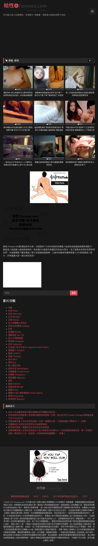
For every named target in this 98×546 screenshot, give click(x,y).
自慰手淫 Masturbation (18, 369)
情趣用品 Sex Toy (16, 335)
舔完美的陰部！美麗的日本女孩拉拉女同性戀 (28, 427)
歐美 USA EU (14, 353)
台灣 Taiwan (13, 320)
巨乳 (10, 329)
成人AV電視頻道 (15, 338)
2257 (85, 496)
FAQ (36, 496)
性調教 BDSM (14, 332)
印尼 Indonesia (15, 314)
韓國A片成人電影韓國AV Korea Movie (25, 393)
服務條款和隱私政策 (20, 496)
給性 (11, 502)
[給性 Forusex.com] (49, 7)
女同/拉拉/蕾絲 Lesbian (18, 326)
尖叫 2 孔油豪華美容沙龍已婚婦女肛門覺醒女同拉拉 (31, 412)
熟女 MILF (12, 359)
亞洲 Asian (13, 311)
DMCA (45, 496)
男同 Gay (12, 362)
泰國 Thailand (14, 356)
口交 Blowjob (14, 317)
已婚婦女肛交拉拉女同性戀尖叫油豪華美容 (27, 424)
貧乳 (10, 381)
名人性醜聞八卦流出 (17, 323)
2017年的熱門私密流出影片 (65, 496)
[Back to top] (90, 538)
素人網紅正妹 (14, 365)
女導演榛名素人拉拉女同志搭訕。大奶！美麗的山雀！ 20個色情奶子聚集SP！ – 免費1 (47, 421)
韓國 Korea (13, 390)
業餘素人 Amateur (16, 350)
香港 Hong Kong (15, 396)
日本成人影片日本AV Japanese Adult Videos (28, 347)
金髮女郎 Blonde (15, 387)
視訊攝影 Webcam (16, 378)
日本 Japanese (15, 344)
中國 (10, 308)
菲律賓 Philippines (16, 375)
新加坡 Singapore (16, 341)
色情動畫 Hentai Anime (18, 372)
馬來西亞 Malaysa (16, 399)
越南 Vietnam (14, 384)
